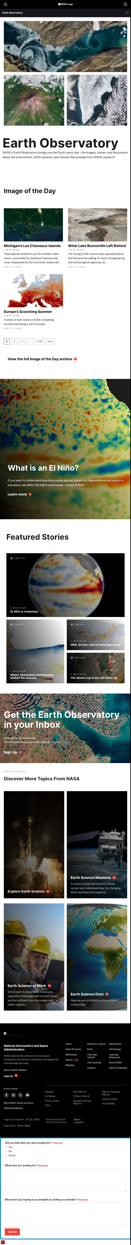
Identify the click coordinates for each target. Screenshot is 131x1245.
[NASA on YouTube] (27, 1095)
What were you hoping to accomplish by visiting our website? (46, 1199)
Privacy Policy (60, 742)
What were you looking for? (26, 1165)
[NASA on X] (20, 1095)
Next (50, 341)
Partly (12, 1155)
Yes (10, 1147)
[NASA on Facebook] (6, 1095)
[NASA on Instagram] (13, 1095)
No (10, 1151)
